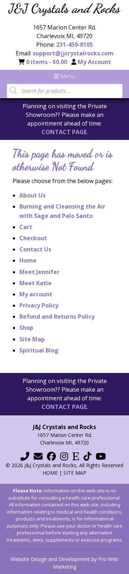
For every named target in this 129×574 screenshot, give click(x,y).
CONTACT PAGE (64, 132)
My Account (94, 62)
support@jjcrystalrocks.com (73, 53)
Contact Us (35, 249)
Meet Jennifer (39, 272)
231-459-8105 (74, 45)
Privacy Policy (38, 305)
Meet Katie (35, 283)
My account (35, 294)
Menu (67, 76)
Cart (25, 227)
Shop (26, 328)
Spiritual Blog (38, 350)
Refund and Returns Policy (57, 316)
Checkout (33, 238)
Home (28, 260)
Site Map (32, 339)
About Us (32, 195)
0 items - (46, 62)
